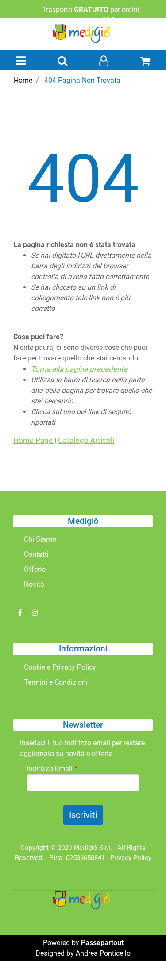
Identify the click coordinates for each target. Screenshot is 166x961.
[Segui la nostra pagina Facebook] (20, 612)
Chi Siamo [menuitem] (40, 539)
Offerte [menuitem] (35, 569)
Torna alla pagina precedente (79, 368)
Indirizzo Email (52, 768)
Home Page (33, 440)
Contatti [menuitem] (36, 554)
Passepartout (102, 942)
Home (23, 80)
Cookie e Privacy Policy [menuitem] (60, 667)
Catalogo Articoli (86, 440)
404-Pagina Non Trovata (82, 80)
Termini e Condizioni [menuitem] (56, 682)
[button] (83, 815)
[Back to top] (141, 936)
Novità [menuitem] (34, 584)
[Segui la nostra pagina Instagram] (35, 612)
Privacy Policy (130, 858)
